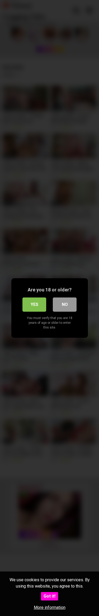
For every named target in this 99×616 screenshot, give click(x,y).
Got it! (49, 596)
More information (49, 607)
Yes (34, 304)
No (65, 304)
